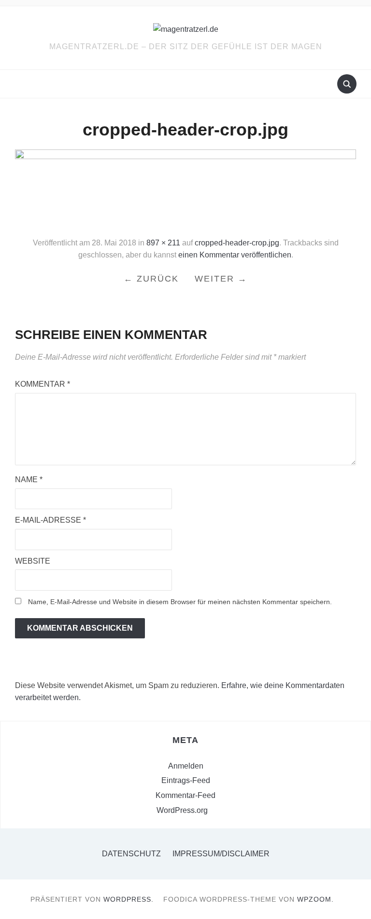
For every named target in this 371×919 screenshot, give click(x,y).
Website (32, 561)
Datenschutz (131, 854)
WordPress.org (182, 810)
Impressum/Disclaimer (221, 854)
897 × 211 (163, 243)
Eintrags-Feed (185, 780)
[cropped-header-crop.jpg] (186, 189)
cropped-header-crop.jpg (237, 243)
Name (29, 479)
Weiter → (221, 279)
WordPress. (128, 899)
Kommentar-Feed (185, 795)
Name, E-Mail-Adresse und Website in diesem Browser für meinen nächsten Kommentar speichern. (180, 602)
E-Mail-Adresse (50, 520)
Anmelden (185, 766)
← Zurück (151, 279)
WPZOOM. (315, 899)
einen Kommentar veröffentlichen (234, 255)
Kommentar (42, 384)
